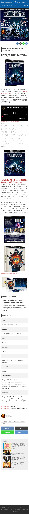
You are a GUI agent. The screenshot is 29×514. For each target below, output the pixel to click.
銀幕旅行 (13, 406)
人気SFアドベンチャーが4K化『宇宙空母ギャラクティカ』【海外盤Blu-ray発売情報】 (14, 25)
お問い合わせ (17, 509)
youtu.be (3, 146)
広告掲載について (8, 509)
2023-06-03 (8, 31)
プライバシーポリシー (12, 507)
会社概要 (3, 507)
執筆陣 (16, 511)
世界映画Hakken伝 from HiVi (19, 408)
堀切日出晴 (8, 32)
